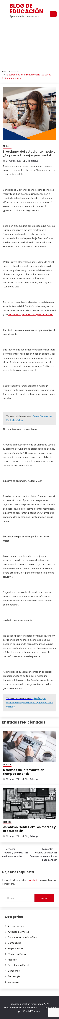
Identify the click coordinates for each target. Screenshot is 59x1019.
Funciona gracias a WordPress (20, 1007)
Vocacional (14, 981)
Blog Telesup (32, 160)
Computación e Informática (22, 937)
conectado (32, 880)
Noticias (7, 146)
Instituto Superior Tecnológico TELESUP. (30, 314)
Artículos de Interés (18, 931)
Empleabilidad (15, 948)
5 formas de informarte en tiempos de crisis (23, 772)
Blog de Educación (26, 8)
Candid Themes (31, 1011)
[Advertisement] (29, 43)
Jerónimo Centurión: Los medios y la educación (29, 829)
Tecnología (14, 976)
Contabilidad (14, 942)
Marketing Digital (17, 954)
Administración (16, 926)
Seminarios (14, 970)
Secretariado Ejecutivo (20, 965)
